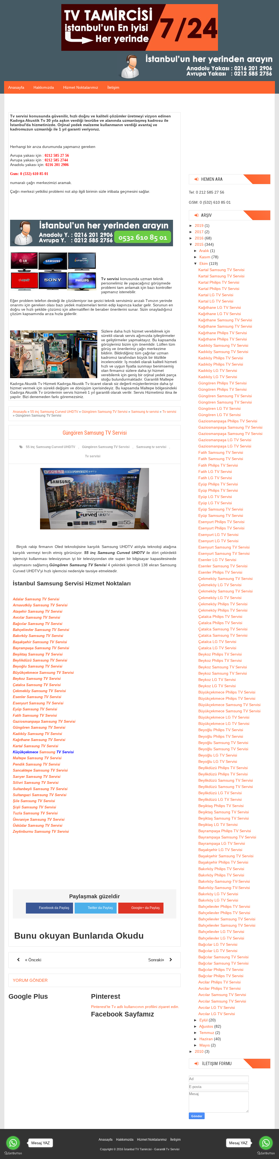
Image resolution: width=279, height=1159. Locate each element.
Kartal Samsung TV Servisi (221, 270)
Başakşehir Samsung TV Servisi (225, 856)
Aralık (204, 250)
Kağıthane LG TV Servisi (219, 307)
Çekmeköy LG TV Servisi (219, 585)
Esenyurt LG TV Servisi (218, 534)
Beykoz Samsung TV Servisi (222, 667)
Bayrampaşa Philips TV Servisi (224, 831)
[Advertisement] (230, 136)
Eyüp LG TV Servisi (215, 496)
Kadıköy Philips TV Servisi (220, 358)
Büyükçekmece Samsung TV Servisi (229, 704)
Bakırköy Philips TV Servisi (221, 869)
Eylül (204, 1020)
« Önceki (33, 960)
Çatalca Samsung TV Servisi (222, 629)
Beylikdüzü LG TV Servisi (220, 793)
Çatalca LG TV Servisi (217, 641)
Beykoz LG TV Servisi (217, 679)
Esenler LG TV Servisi (217, 560)
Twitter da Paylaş (100, 908)
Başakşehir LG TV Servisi (220, 849)
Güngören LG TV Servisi (219, 408)
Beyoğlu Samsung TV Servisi (223, 742)
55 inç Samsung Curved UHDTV (50, 447)
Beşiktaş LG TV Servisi (218, 824)
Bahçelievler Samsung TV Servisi (226, 919)
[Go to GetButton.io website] (13, 1153)
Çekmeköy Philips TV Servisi (222, 604)
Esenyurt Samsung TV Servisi (224, 547)
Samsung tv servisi (151, 447)
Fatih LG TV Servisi (215, 471)
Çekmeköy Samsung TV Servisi (225, 578)
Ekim (204, 263)
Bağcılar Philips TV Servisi (220, 969)
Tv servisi (92, 456)
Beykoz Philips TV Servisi (220, 654)
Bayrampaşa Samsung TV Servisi (227, 837)
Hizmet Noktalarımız (80, 87)
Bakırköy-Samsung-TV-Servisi (224, 881)
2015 (200, 244)
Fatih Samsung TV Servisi (220, 452)
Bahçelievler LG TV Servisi (221, 931)
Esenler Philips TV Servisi (220, 572)
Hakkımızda (44, 87)
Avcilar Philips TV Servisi (219, 982)
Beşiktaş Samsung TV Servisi (223, 812)
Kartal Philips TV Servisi (218, 282)
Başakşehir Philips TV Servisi (223, 862)
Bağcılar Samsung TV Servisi (223, 957)
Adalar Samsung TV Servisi (36, 599)
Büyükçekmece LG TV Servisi (223, 717)
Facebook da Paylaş (54, 908)
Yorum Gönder (30, 980)
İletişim (113, 87)
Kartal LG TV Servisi (215, 295)
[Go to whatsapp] (13, 1143)
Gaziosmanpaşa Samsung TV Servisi (230, 427)
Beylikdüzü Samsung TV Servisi (225, 780)
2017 (200, 232)
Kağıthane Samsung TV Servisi (225, 320)
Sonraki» (156, 960)
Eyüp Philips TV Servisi (218, 484)
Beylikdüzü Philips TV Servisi (223, 768)
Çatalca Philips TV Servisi (220, 616)
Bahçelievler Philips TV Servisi (224, 906)
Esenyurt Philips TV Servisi (221, 522)
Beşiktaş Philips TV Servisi (221, 806)
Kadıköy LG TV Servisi (217, 370)
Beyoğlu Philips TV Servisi (220, 730)
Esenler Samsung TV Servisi (222, 566)
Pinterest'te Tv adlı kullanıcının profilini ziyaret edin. (135, 1006)
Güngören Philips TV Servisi (222, 383)
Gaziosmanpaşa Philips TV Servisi (227, 421)
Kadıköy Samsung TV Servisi (223, 345)
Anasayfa (16, 87)
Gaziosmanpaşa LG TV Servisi (224, 440)
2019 (200, 225)
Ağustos (206, 1026)
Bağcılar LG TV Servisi (217, 944)
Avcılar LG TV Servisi (216, 1007)
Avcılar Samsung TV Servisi (222, 994)
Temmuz (207, 1032)
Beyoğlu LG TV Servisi (217, 755)
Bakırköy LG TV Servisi (218, 894)
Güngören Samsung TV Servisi (105, 447)
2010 (200, 1051)
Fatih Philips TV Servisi (218, 465)
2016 (200, 238)
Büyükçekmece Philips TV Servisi (226, 692)
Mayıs (205, 1045)
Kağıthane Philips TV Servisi (222, 333)
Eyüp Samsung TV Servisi (220, 509)
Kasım (205, 257)
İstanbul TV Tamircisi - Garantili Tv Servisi (151, 1149)
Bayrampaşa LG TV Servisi (221, 843)
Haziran (206, 1039)
